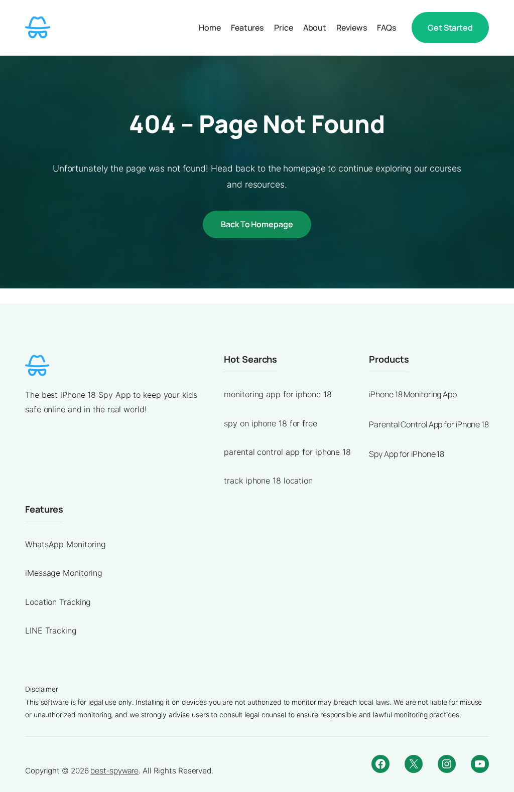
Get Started (450, 27)
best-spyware (114, 770)
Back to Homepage (257, 224)
